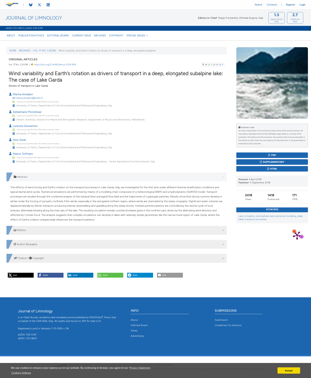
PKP (84, 321)
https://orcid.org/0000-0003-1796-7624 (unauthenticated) (38, 116)
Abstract (22, 176)
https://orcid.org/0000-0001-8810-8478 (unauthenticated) (38, 102)
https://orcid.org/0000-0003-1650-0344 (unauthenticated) (38, 130)
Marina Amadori (22, 94)
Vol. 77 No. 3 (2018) (44, 50)
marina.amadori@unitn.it (29, 97)
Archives (100, 35)
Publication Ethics (31, 35)
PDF (273, 155)
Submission (221, 319)
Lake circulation (247, 216)
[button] (21, 275)
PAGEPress (95, 317)
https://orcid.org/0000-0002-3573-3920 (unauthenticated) (38, 144)
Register (290, 4)
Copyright (116, 35)
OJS (98, 321)
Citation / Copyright (30, 258)
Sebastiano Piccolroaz (26, 111)
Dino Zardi (19, 139)
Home (12, 50)
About (11, 35)
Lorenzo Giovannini (24, 126)
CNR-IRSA (41, 321)
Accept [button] (289, 370)
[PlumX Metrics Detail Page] (297, 235)
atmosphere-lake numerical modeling (276, 216)
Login (302, 4)
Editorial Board (58, 35)
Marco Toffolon (22, 153)
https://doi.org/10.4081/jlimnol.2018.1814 (55, 64)
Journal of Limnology (34, 18)
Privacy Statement (139, 368)
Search (258, 4)
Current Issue (81, 35)
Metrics (21, 230)
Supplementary (273, 162)
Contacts (272, 4)
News (134, 330)
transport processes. (256, 219)
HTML (273, 168)
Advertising (137, 335)
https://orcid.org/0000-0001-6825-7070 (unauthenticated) (38, 158)
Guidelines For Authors (228, 325)
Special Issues (136, 35)
